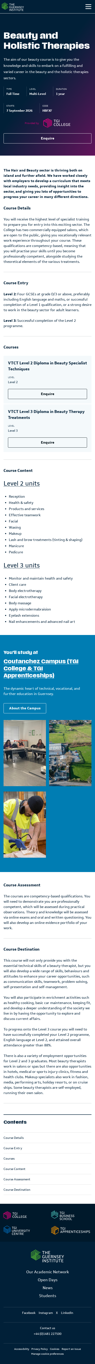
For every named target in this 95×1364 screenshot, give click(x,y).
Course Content (14, 1169)
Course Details (14, 1138)
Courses (9, 1159)
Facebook (29, 1313)
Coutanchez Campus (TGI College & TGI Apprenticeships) (41, 668)
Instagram (46, 1313)
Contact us (47, 1328)
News (48, 1287)
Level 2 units (22, 483)
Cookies (54, 1349)
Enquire (47, 138)
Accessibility (21, 1349)
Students (47, 1295)
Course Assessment (17, 1179)
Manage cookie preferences (47, 1354)
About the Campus (25, 708)
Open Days (47, 1279)
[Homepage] (13, 6)
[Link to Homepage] (47, 1255)
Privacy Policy (39, 1349)
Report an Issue (71, 1349)
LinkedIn (67, 1313)
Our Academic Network (47, 1272)
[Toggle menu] (88, 6)
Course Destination (17, 1190)
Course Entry (13, 1148)
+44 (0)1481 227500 (47, 1334)
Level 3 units (22, 565)
